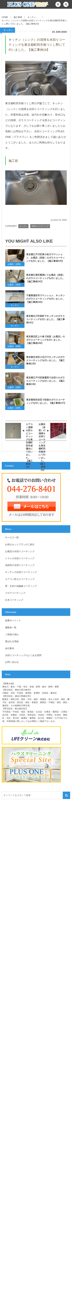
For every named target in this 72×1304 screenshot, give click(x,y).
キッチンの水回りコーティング (21, 572)
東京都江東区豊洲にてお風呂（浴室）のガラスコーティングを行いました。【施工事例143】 (45, 278)
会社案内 (9, 648)
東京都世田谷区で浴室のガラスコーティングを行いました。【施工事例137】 (46, 401)
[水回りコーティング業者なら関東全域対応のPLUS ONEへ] (21, 4)
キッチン (8, 30)
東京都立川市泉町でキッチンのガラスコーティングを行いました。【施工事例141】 (45, 319)
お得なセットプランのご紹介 (20, 544)
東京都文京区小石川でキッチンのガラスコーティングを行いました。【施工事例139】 (45, 360)
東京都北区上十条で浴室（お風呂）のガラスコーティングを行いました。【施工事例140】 (45, 339)
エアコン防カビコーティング (20, 579)
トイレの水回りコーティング (20, 558)
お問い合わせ (12, 662)
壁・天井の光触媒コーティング (21, 586)
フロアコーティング (15, 593)
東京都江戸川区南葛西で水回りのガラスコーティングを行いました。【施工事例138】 (45, 380)
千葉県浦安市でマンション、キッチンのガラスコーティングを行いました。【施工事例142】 (45, 298)
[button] (58, 4)
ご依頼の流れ (12, 634)
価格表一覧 (10, 627)
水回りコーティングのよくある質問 (23, 655)
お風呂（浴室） (15, 264)
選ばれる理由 (12, 641)
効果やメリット (13, 620)
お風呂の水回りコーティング (20, 551)
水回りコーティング (40, 226)
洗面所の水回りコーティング (20, 565)
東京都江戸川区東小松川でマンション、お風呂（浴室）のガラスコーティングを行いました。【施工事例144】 (45, 257)
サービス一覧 (12, 537)
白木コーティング (14, 600)
